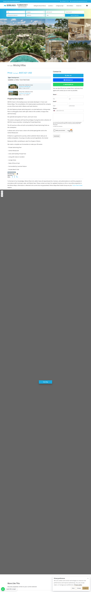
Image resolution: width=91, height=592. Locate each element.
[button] (9, 589)
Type (47, 15)
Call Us (69, 75)
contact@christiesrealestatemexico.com (79, 1)
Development (15, 77)
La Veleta (16, 80)
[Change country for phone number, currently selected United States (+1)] (54, 110)
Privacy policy (78, 585)
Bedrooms (29, 15)
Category (29, 12)
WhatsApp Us (69, 84)
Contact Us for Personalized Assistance (11, 1)
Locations (50, 5)
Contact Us (78, 5)
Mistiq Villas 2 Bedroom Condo (26, 85)
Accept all (85, 588)
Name (55, 94)
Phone (55, 108)
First (54, 98)
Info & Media (70, 5)
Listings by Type (59, 5)
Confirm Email (71, 105)
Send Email (56, 136)
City (8, 12)
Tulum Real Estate (25, 80)
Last (70, 98)
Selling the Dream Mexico (40, 5)
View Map (45, 382)
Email (55, 101)
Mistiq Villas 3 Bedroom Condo (26, 91)
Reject (73, 588)
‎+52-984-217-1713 (65, 1)
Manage (79, 588)
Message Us (69, 80)
